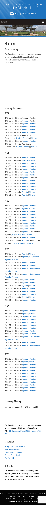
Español (26, 138)
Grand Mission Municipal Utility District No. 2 (23, 6)
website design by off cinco (18, 501)
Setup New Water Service (15, 446)
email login (33, 501)
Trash (26, 494)
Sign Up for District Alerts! (25, 13)
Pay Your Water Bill (12, 449)
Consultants (42, 494)
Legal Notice (21, 496)
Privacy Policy (32, 496)
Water (20, 494)
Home (2, 494)
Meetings (14, 494)
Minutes (32, 124)
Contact (13, 496)
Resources (32, 494)
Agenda (25, 121)
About (8, 494)
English (19, 138)
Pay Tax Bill (9, 458)
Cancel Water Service (13, 455)
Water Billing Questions (14, 452)
